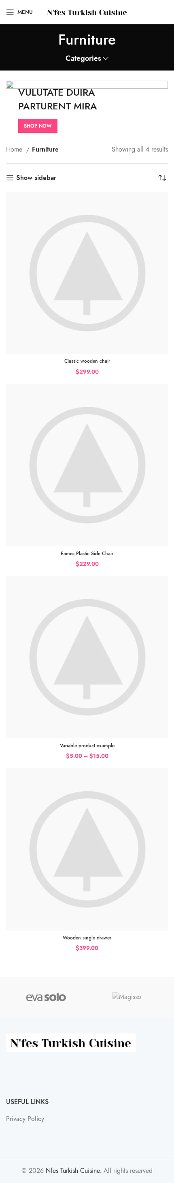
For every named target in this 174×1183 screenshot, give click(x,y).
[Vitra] (46, 997)
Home (15, 149)
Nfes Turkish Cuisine (73, 1170)
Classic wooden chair (87, 361)
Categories (83, 58)
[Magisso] (127, 997)
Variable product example (87, 745)
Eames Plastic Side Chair (87, 553)
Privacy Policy (25, 1119)
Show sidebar (36, 178)
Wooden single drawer (87, 938)
